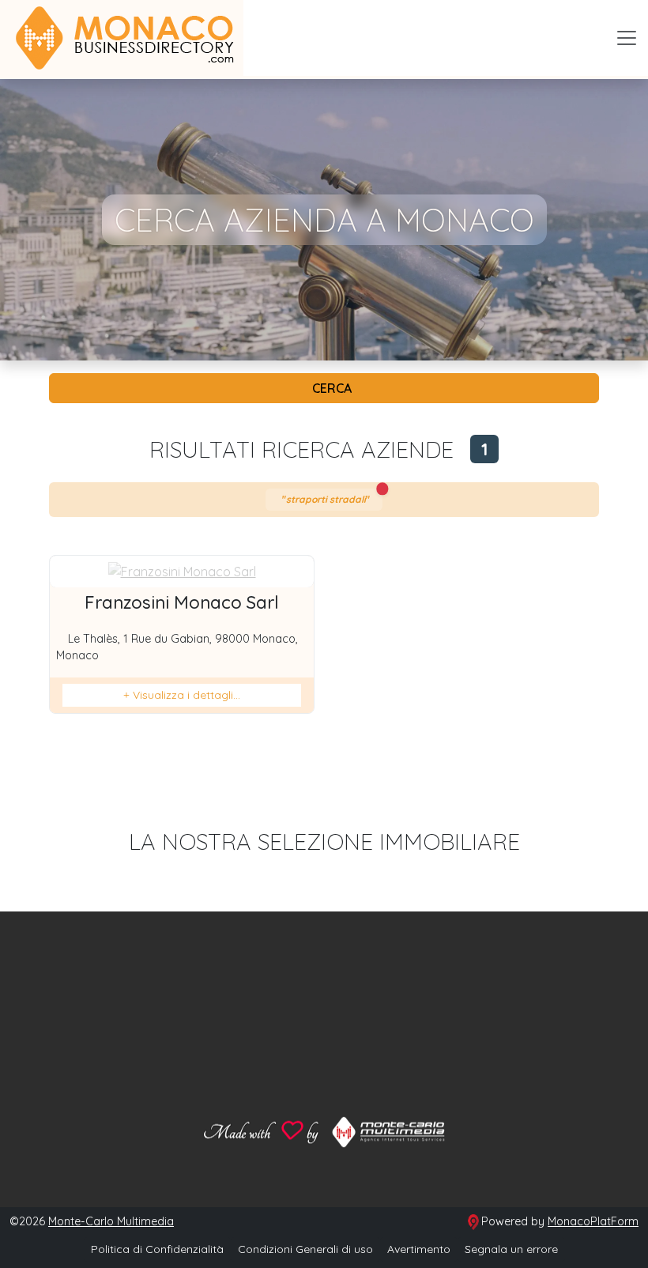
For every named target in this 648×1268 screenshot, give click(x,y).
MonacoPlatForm (593, 1221)
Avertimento (418, 1249)
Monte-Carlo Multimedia (111, 1221)
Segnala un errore (511, 1249)
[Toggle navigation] (626, 38)
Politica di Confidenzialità (157, 1249)
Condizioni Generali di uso (305, 1249)
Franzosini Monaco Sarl (182, 602)
